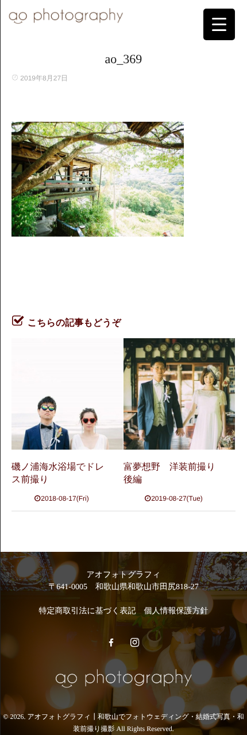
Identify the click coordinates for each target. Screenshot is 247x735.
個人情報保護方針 (176, 611)
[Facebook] (110, 643)
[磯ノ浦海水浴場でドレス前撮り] (67, 394)
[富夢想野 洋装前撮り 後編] (179, 394)
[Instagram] (134, 643)
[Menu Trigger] (219, 24)
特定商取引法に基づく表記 (87, 611)
